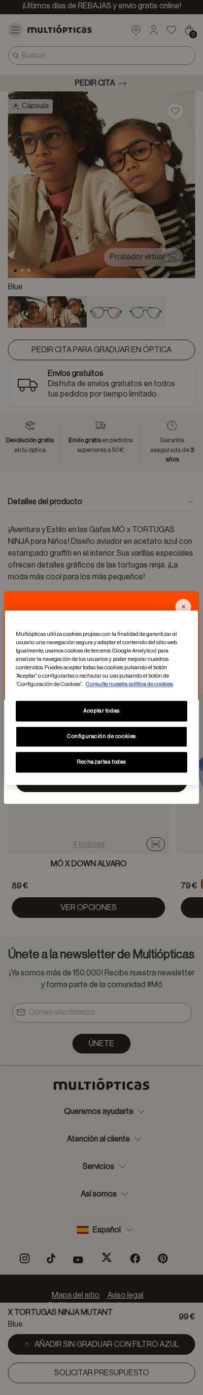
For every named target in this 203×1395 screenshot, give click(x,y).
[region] (101, 697)
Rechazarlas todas (101, 762)
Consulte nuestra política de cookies (129, 684)
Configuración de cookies (101, 736)
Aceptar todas (101, 710)
